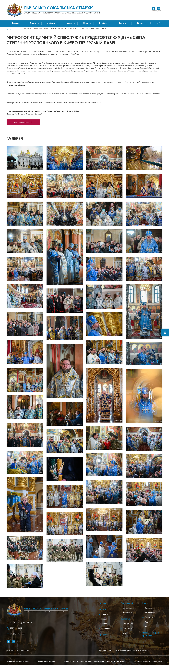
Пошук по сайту (151, 23)
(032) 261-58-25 (16, 628)
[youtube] (158, 8)
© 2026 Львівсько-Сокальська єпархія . (18, 650)
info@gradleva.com (17, 634)
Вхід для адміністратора (46, 661)
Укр (158, 23)
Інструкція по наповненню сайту (18, 661)
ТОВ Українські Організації (141, 650)
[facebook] (153, 8)
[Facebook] (8, 641)
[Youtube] (13, 641)
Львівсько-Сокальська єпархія (58, 8)
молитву (133, 82)
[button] (69, 23)
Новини (15, 29)
